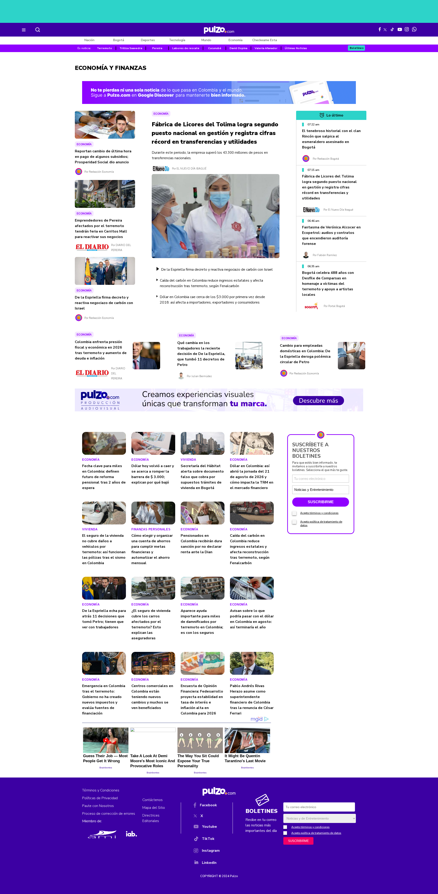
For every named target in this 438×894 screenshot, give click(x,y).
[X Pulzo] (385, 28)
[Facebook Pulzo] (380, 29)
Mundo (206, 40)
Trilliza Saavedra (131, 48)
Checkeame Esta (264, 40)
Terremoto (104, 48)
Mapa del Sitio (153, 807)
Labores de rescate (185, 48)
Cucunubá (214, 48)
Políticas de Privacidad (100, 798)
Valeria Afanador (266, 48)
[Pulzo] (219, 30)
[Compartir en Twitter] (121, 444)
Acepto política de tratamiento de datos (316, 833)
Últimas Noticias (296, 48)
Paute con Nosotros (98, 805)
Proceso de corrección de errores (108, 813)
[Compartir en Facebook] (121, 439)
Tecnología (177, 40)
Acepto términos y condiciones (319, 513)
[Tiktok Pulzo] (392, 29)
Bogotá (118, 40)
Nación (89, 40)
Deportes (148, 40)
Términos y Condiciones (100, 790)
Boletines (357, 48)
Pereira (157, 48)
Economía (235, 40)
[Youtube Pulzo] (400, 29)
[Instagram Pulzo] (407, 29)
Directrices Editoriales (150, 818)
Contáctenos (152, 799)
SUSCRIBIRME (321, 502)
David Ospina (238, 48)
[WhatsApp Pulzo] (414, 29)
